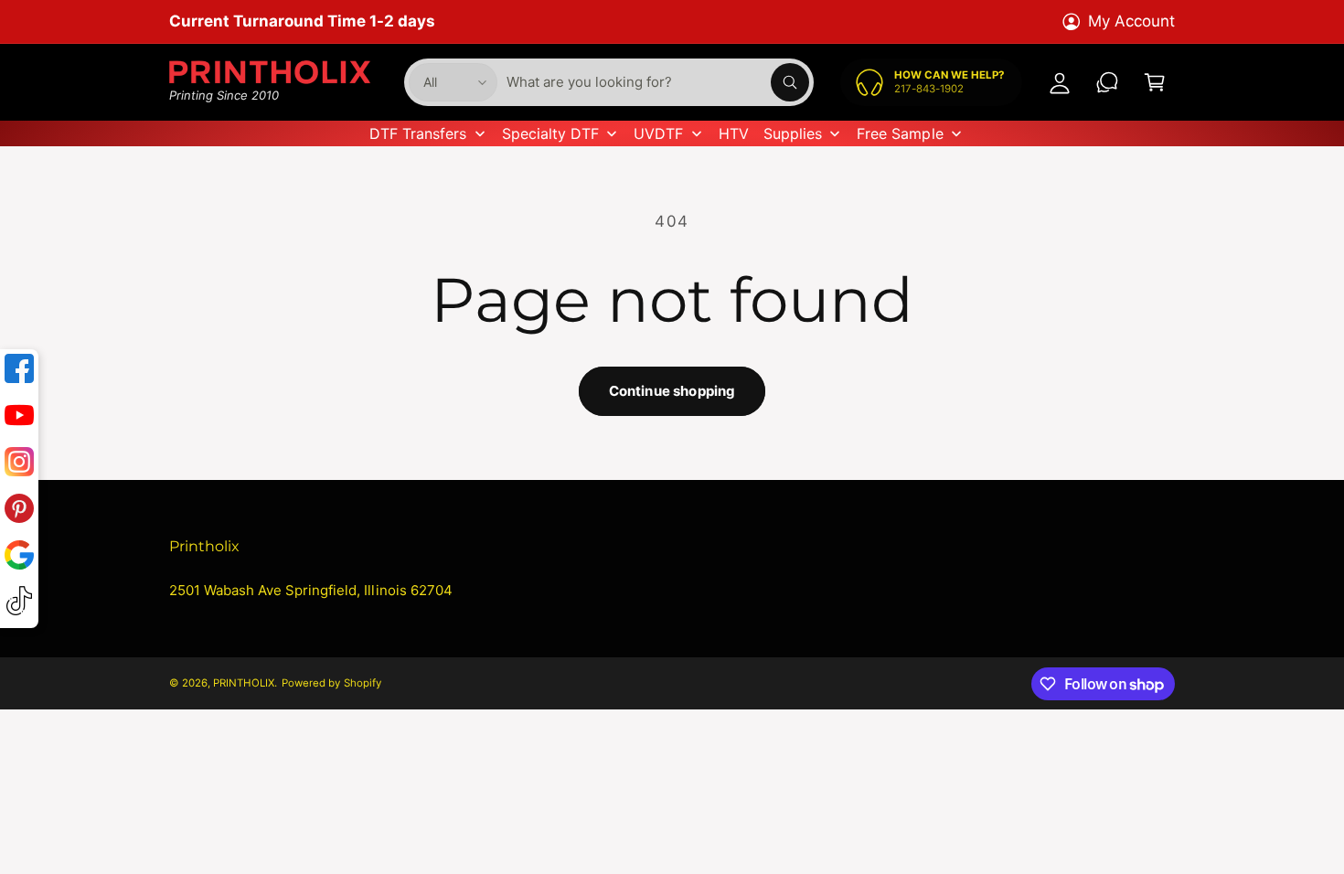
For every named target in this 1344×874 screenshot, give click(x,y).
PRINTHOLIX (243, 683)
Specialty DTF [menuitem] (550, 133)
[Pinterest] (19, 512)
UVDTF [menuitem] (658, 133)
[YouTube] (19, 419)
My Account (1131, 21)
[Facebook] (19, 372)
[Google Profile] (19, 559)
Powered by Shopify (331, 683)
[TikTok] (19, 605)
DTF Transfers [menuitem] (417, 133)
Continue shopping (672, 391)
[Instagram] (19, 466)
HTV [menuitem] (734, 133)
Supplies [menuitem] (792, 133)
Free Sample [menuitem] (900, 133)
